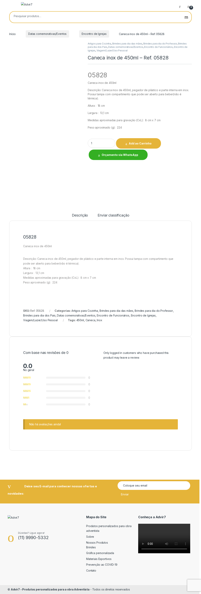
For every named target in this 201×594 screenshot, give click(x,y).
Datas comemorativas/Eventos (47, 33)
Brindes (91, 547)
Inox (99, 320)
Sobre (90, 536)
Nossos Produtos (97, 542)
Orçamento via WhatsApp (120, 154)
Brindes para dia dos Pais (39, 315)
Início (12, 33)
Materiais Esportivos (98, 559)
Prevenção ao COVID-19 (101, 564)
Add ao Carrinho (140, 143)
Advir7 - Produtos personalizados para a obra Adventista (50, 589)
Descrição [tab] (80, 215)
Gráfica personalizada (100, 553)
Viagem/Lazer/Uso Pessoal (112, 50)
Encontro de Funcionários (158, 46)
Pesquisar (186, 17)
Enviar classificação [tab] (113, 215)
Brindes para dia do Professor (160, 43)
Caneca (90, 320)
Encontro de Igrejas (94, 33)
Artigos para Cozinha (99, 43)
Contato (91, 570)
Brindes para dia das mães (127, 43)
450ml (80, 320)
